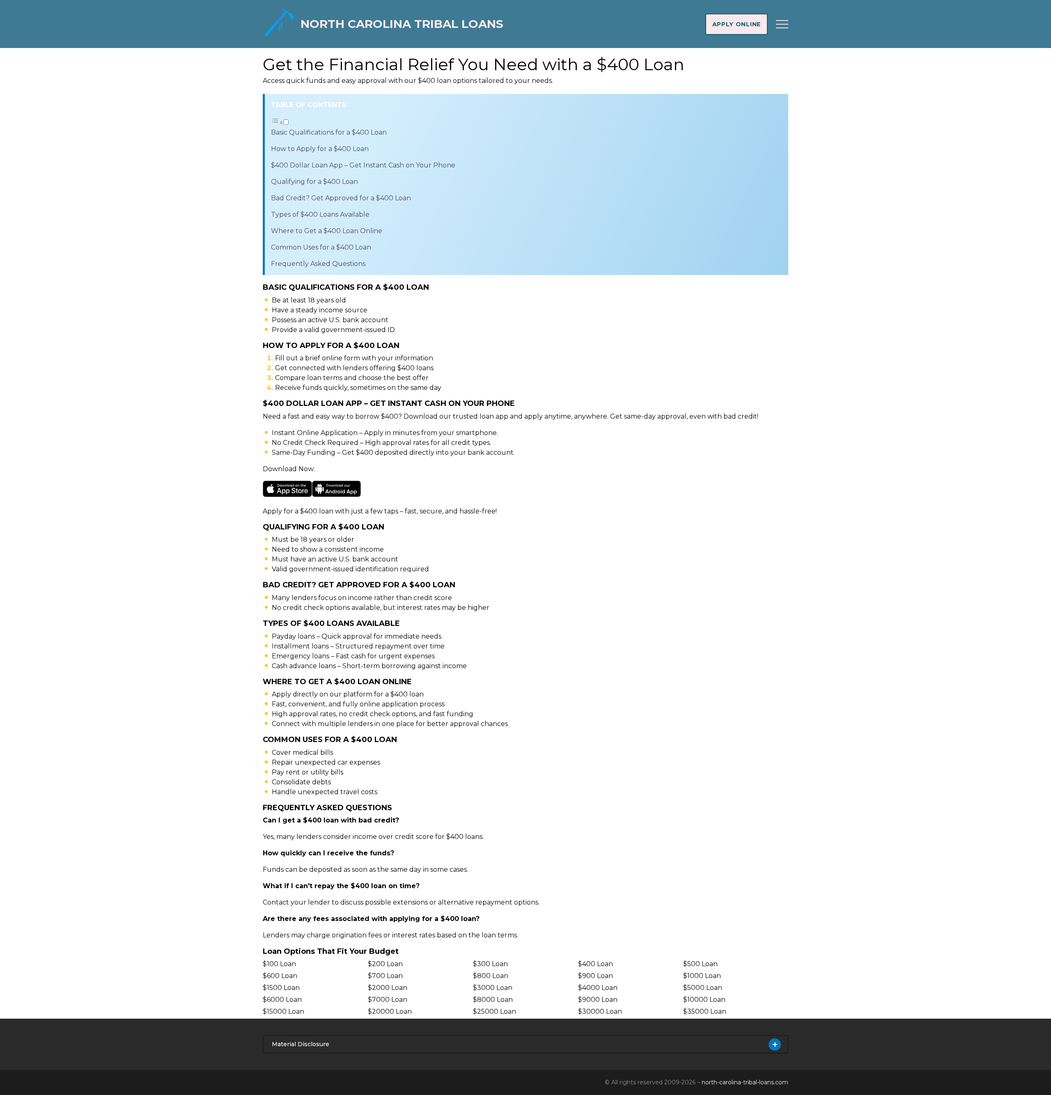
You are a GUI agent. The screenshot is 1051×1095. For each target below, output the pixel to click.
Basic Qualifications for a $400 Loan (329, 132)
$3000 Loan (492, 988)
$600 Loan (280, 976)
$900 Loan (595, 976)
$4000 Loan (597, 988)
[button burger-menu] (782, 24)
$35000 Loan (704, 1011)
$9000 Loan (597, 999)
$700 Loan (385, 976)
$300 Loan (490, 964)
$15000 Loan (283, 1011)
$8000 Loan (493, 999)
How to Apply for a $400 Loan (320, 149)
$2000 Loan (387, 988)
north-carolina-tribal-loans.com (745, 1082)
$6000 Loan (282, 999)
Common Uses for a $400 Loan (321, 247)
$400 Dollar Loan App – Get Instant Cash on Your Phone (363, 165)
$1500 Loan (281, 988)
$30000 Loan (600, 1011)
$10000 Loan (704, 999)
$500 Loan (700, 964)
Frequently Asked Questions (318, 264)
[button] (280, 122)
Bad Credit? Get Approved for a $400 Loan (341, 198)
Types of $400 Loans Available (320, 214)
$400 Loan (595, 964)
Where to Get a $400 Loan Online (326, 231)
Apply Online (736, 24)
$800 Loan (490, 976)
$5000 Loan (702, 988)
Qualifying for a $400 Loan (314, 182)
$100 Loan (279, 964)
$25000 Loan (494, 1011)
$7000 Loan (387, 999)
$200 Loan (385, 964)
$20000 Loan (390, 1011)
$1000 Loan (702, 976)
